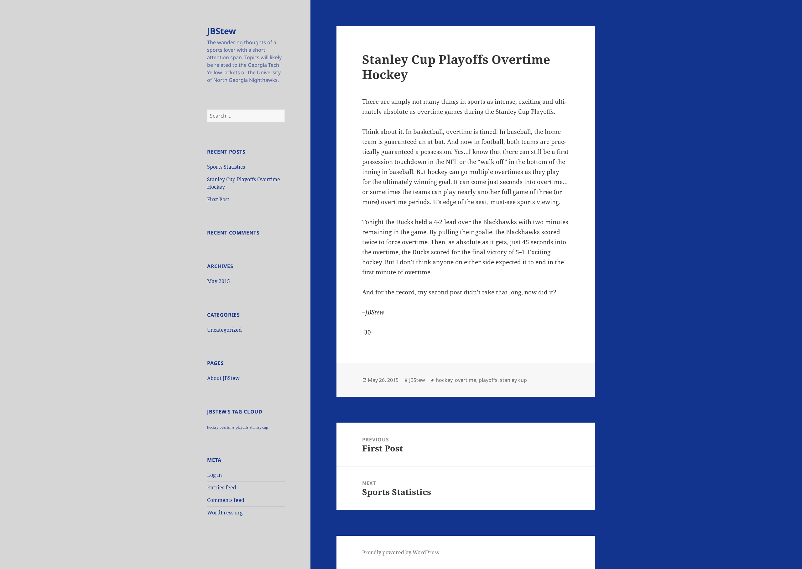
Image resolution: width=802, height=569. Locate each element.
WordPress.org (225, 512)
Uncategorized (224, 329)
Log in (214, 475)
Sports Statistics (226, 166)
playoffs (242, 427)
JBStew (221, 31)
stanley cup (259, 427)
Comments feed (225, 500)
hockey (212, 427)
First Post (218, 199)
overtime (227, 427)
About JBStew (223, 378)
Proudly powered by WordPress (400, 552)
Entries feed (221, 487)
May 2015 (218, 281)
